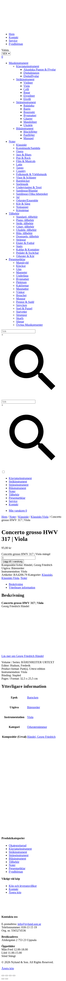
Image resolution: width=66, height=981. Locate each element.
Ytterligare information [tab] (22, 587)
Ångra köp (15, 892)
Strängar (21, 239)
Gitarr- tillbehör (25, 226)
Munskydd (22, 262)
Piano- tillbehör (25, 220)
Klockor (21, 265)
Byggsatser (29, 115)
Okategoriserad (17, 845)
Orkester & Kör (25, 256)
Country (21, 171)
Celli (26, 89)
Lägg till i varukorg (12, 561)
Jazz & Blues (23, 154)
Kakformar (22, 285)
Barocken (32, 697)
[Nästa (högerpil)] (6, 978)
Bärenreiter (33, 707)
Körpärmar (22, 210)
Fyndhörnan (16, 43)
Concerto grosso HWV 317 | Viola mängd (25, 554)
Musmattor (22, 288)
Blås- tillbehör (24, 233)
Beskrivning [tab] (16, 584)
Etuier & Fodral (25, 243)
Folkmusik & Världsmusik (31, 174)
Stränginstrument (26, 102)
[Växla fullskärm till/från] (6, 975)
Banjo (26, 108)
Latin (19, 164)
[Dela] (10, 975)
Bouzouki (29, 112)
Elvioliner (29, 95)
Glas (18, 269)
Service (13, 40)
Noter (12, 141)
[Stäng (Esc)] (13, 975)
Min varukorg (18, 510)
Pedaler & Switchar (27, 252)
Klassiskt (21, 144)
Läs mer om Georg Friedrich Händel (22, 656)
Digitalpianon (31, 72)
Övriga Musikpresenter (29, 324)
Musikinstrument (18, 63)
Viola (26, 85)
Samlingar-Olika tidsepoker (32, 193)
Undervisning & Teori (29, 187)
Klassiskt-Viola (39, 516)
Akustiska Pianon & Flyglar (39, 69)
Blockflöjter (30, 131)
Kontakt (13, 37)
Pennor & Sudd (25, 301)
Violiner (28, 82)
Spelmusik (22, 184)
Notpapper (22, 207)
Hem (11, 34)
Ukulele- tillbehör (26, 229)
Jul (17, 197)
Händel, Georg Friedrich (41, 736)
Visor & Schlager (26, 177)
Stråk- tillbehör (24, 223)
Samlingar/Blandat (27, 190)
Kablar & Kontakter (27, 249)
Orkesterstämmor (37, 726)
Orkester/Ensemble (27, 200)
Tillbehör (14, 213)
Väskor (20, 292)
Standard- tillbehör (27, 216)
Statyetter (21, 311)
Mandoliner (30, 121)
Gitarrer (27, 118)
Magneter (21, 272)
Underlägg (22, 275)
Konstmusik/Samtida (28, 148)
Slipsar (20, 321)
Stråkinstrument (25, 79)
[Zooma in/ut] (2, 975)
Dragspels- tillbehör (27, 236)
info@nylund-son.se (29, 924)
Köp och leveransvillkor (23, 885)
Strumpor (21, 315)
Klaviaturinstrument (27, 66)
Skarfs (19, 318)
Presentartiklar (17, 259)
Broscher (21, 295)
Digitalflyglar (31, 76)
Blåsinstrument (24, 128)
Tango (19, 167)
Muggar (20, 298)
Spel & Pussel (24, 308)
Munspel (28, 138)
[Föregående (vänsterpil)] (2, 978)
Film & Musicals (25, 161)
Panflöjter (29, 135)
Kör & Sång (23, 203)
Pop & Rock (23, 157)
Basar (26, 92)
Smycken (21, 305)
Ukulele (28, 125)
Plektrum (21, 282)
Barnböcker (23, 180)
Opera (19, 151)
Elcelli (27, 99)
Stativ (19, 246)
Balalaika (28, 105)
